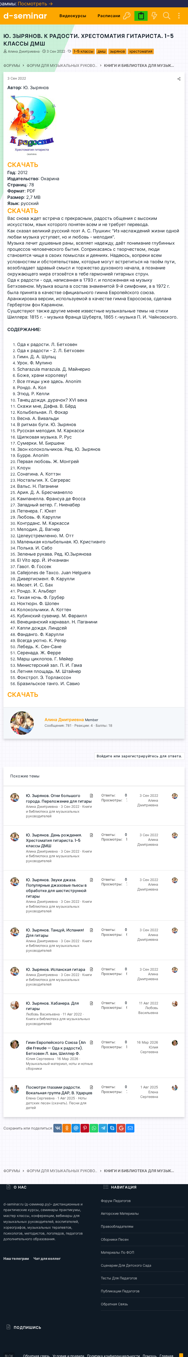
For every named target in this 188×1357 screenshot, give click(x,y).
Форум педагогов (116, 1201)
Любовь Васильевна (43, 1014)
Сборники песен (115, 1239)
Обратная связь (114, 1304)
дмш (102, 51)
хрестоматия (140, 51)
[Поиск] (166, 16)
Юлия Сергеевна (40, 1059)
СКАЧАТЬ (22, 164)
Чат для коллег (47, 1258)
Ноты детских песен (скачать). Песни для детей (56, 1103)
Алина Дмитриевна (24, 51)
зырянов (117, 51)
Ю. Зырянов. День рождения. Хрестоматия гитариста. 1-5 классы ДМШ (54, 840)
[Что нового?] (154, 16)
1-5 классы (83, 51)
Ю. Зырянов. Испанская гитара (55, 969)
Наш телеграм (16, 1258)
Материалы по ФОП (117, 1252)
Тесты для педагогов (119, 1278)
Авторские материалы (120, 1213)
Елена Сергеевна (40, 1098)
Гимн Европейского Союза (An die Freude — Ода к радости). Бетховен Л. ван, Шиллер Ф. (56, 1048)
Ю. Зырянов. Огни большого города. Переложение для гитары (59, 798)
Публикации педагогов (120, 1291)
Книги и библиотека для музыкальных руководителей (59, 811)
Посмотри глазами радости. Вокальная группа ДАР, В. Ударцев (59, 1089)
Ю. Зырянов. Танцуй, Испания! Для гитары (55, 932)
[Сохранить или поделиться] (179, 78)
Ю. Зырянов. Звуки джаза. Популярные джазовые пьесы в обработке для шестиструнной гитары (56, 888)
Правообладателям (117, 1226)
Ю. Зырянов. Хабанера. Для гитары (52, 1006)
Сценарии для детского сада (126, 1265)
